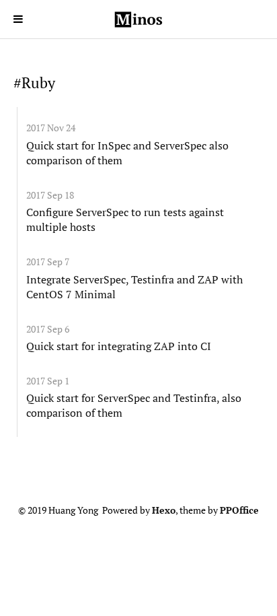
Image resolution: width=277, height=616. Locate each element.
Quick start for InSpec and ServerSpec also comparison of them (127, 153)
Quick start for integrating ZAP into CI (118, 346)
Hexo (163, 510)
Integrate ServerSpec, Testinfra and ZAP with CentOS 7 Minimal (134, 287)
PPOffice (239, 510)
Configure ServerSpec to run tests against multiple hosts (125, 219)
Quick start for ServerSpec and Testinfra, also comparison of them (133, 405)
